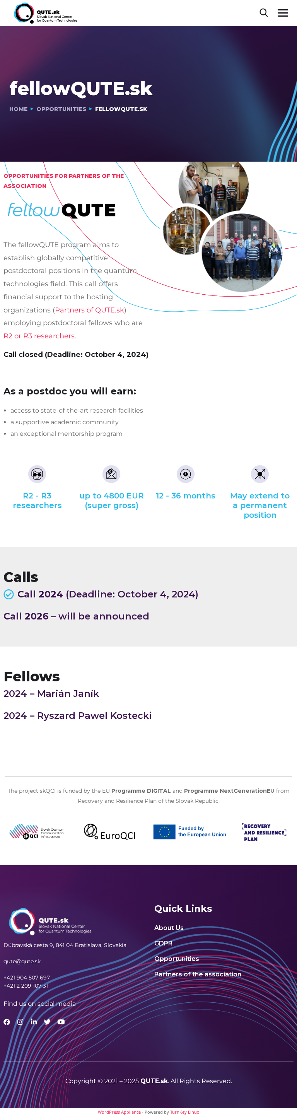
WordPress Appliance (119, 1112)
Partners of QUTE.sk (89, 310)
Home (18, 109)
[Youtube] (61, 1022)
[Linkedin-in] (34, 1022)
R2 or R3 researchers (39, 336)
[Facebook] (6, 1022)
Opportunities (61, 109)
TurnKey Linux (184, 1112)
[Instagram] (20, 1022)
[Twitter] (47, 1022)
